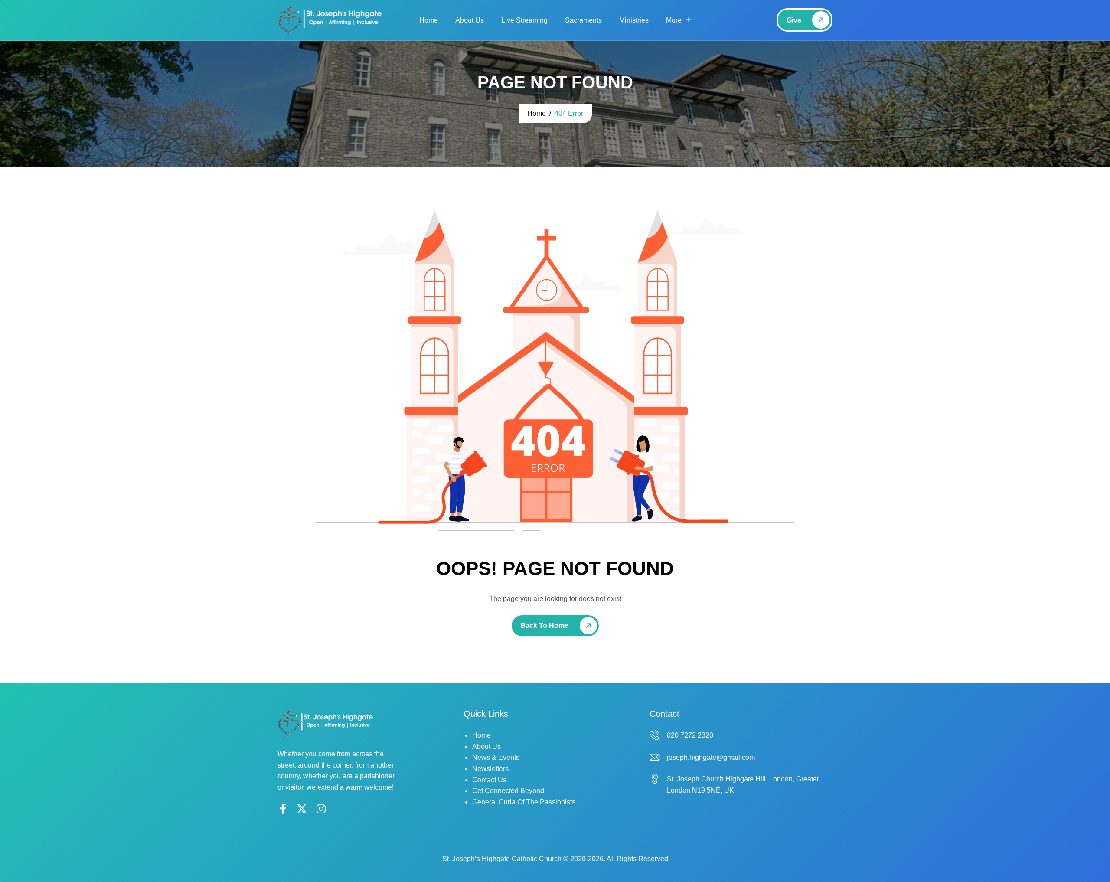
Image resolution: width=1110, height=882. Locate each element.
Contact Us (489, 780)
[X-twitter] (302, 809)
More (674, 20)
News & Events (495, 757)
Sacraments (583, 20)
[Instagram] (321, 809)
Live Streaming (524, 20)
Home (428, 20)
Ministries (634, 20)
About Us (469, 20)
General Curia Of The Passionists (523, 802)
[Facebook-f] (283, 809)
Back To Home (544, 625)
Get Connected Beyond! (509, 790)
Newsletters (490, 768)
